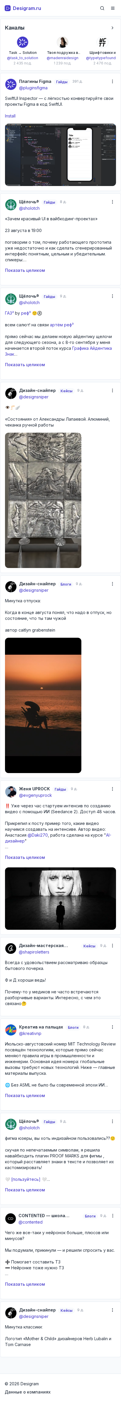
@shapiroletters (34, 951)
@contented (31, 1221)
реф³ (25, 313)
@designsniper (33, 396)
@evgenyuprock (35, 795)
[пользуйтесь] (26, 1179)
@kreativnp (30, 1033)
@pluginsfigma (33, 87)
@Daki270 (38, 835)
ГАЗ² (9, 313)
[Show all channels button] (112, 27)
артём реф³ (61, 324)
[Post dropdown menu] (112, 81)
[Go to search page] (102, 8)
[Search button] (102, 8)
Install (10, 115)
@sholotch (29, 208)
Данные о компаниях (28, 1391)
